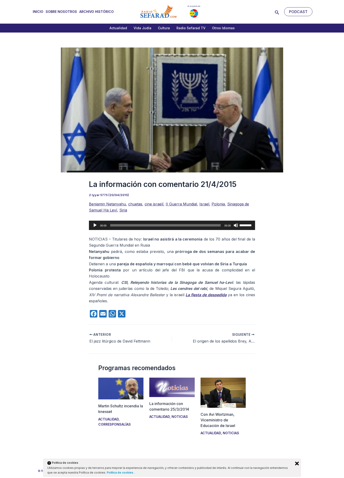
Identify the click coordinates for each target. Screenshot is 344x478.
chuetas (135, 204)
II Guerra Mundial (181, 204)
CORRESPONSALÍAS (114, 424)
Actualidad (118, 28)
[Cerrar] (297, 463)
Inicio (38, 12)
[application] (172, 225)
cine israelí (154, 204)
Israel (204, 204)
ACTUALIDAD (108, 419)
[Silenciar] (236, 225)
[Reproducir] (95, 225)
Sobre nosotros (61, 12)
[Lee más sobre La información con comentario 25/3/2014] (171, 387)
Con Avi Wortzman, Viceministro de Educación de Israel (218, 420)
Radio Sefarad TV (190, 28)
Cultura (164, 28)
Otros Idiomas (223, 28)
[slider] (246, 225)
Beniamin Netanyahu (107, 204)
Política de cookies (120, 472)
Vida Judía (142, 28)
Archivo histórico (96, 12)
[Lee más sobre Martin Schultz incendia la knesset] (120, 388)
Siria (123, 210)
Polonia (218, 204)
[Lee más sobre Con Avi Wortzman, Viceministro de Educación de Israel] (223, 392)
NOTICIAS (180, 417)
